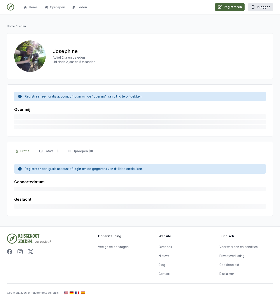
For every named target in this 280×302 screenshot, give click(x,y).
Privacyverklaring (232, 256)
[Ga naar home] (10, 6)
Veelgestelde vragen (113, 247)
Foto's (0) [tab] (51, 151)
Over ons (165, 247)
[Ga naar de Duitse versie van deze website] (72, 293)
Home (33, 7)
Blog (162, 265)
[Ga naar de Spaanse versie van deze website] (83, 293)
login (77, 96)
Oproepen (57, 7)
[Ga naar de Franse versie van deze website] (77, 293)
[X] (30, 251)
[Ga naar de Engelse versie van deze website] (66, 293)
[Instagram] (20, 251)
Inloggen (263, 7)
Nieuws (164, 256)
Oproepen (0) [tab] (83, 151)
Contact (164, 274)
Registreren (233, 7)
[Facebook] (9, 251)
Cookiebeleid (229, 265)
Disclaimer (226, 274)
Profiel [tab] (25, 151)
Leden (82, 7)
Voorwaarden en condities (238, 247)
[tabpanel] (140, 186)
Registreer (33, 96)
